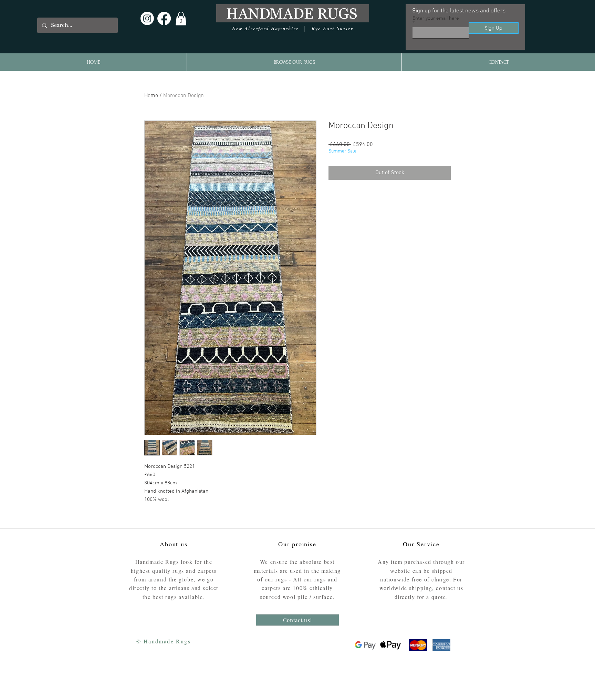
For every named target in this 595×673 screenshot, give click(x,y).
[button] (181, 18)
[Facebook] (164, 18)
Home (151, 95)
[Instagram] (147, 18)
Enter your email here (436, 18)
